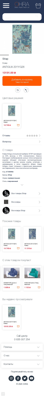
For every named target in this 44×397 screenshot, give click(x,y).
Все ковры (15, 202)
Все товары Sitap (18, 193)
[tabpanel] (22, 39)
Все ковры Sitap (18, 211)
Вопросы (6, 142)
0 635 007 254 (22, 340)
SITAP (31, 154)
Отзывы (6, 136)
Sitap (5, 59)
